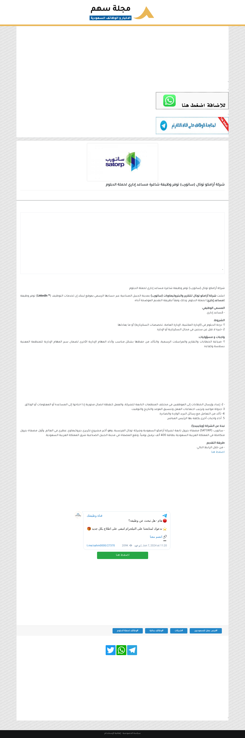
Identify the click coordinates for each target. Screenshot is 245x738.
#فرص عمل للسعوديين (205, 631)
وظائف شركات (211, 195)
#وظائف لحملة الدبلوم (127, 631)
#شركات (179, 631)
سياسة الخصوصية (132, 733)
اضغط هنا (122, 555)
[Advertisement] (122, 53)
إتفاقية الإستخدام (113, 733)
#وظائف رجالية (156, 631)
